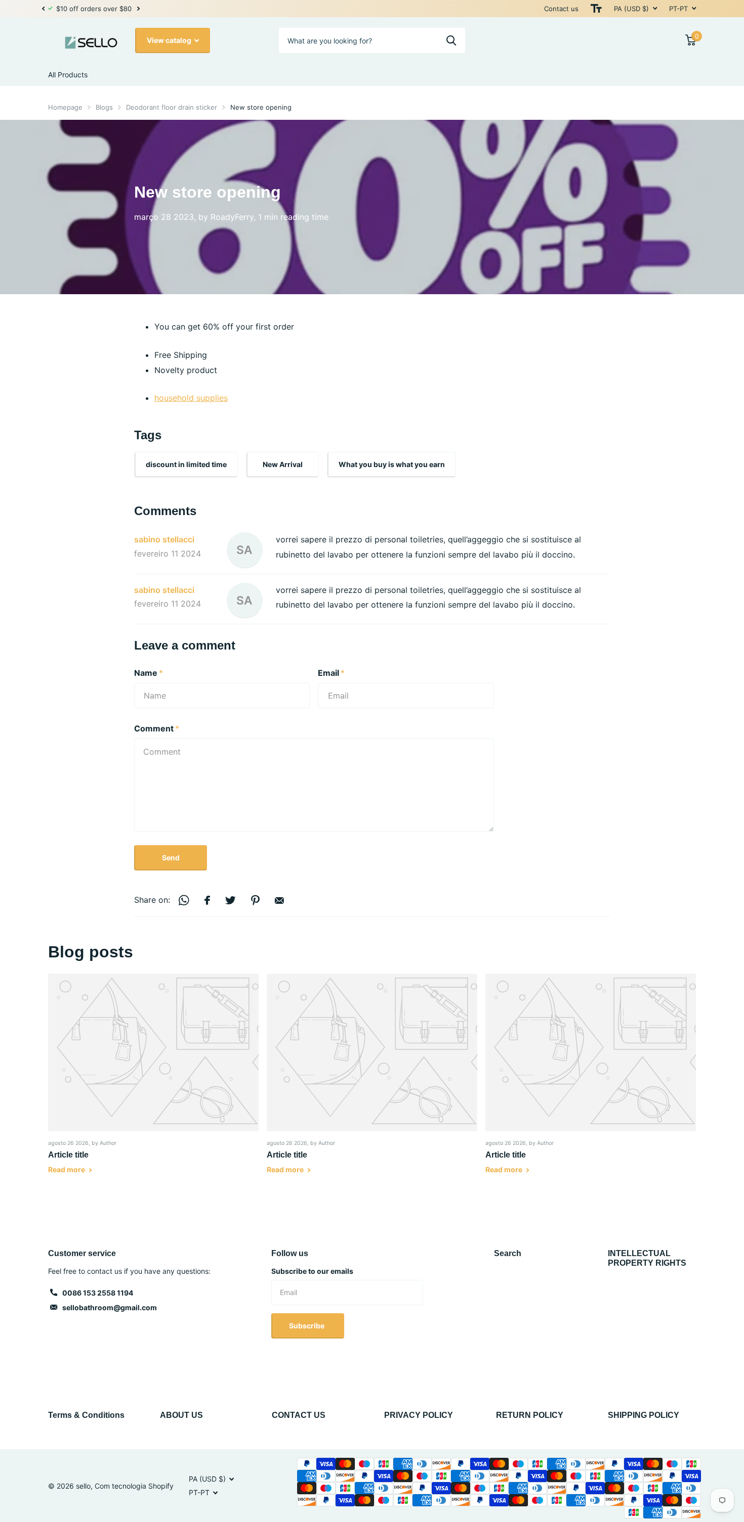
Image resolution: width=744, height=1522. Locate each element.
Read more (67, 1169)
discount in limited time (186, 464)
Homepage (65, 107)
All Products (68, 74)
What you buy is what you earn (392, 464)
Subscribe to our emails (312, 1271)
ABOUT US (181, 1415)
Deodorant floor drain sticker (171, 107)
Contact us (561, 9)
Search (507, 1253)
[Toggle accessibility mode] (596, 8)
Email (331, 673)
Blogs (104, 107)
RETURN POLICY (529, 1415)
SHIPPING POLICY (643, 1415)
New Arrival (283, 464)
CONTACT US (298, 1415)
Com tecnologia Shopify (134, 1486)
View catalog (170, 40)
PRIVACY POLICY (418, 1415)
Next (142, 9)
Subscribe (307, 1325)
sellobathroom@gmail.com (109, 1307)
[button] (43, 9)
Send (171, 857)
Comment (156, 728)
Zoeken (451, 40)
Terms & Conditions (86, 1415)
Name (148, 673)
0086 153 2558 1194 (97, 1292)
